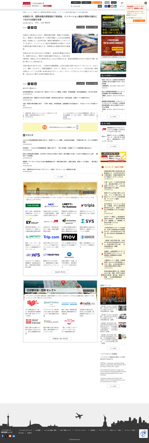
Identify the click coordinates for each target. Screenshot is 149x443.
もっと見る (60, 177)
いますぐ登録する (139, 21)
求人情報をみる (86, 2)
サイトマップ (102, 430)
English (114, 2)
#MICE (37, 23)
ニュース (29, 12)
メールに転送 (80, 27)
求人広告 (21, 433)
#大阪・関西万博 (45, 23)
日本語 (107, 2)
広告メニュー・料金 (115, 430)
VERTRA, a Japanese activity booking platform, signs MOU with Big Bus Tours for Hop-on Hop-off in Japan (113, 364)
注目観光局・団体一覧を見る (60, 338)
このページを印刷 (92, 27)
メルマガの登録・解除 (50, 430)
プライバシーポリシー (81, 430)
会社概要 (38, 430)
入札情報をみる (76, 2)
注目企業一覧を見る (60, 272)
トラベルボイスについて (25, 430)
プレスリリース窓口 (129, 430)
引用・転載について (65, 430)
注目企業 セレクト (36, 192)
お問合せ (29, 433)
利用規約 (92, 430)
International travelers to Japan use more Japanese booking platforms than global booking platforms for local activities (113, 372)
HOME (24, 12)
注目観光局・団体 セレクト (41, 290)
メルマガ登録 (97, 2)
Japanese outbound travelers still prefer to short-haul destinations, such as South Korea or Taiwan (112, 380)
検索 (99, 6)
